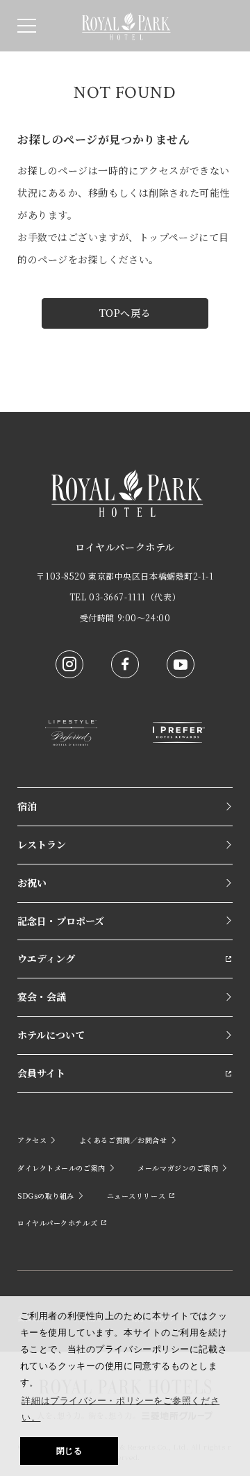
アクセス (32, 1140)
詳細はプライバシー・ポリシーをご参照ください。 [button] (120, 1408)
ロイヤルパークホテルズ (57, 1222)
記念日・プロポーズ (60, 921)
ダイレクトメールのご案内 (61, 1168)
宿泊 (27, 806)
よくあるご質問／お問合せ (123, 1140)
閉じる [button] (69, 1451)
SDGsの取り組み (45, 1195)
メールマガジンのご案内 (178, 1168)
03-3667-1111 (117, 596)
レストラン (41, 844)
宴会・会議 (41, 996)
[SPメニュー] (26, 26)
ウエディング (46, 958)
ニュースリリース (136, 1195)
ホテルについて (51, 1035)
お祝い (32, 882)
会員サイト (41, 1073)
